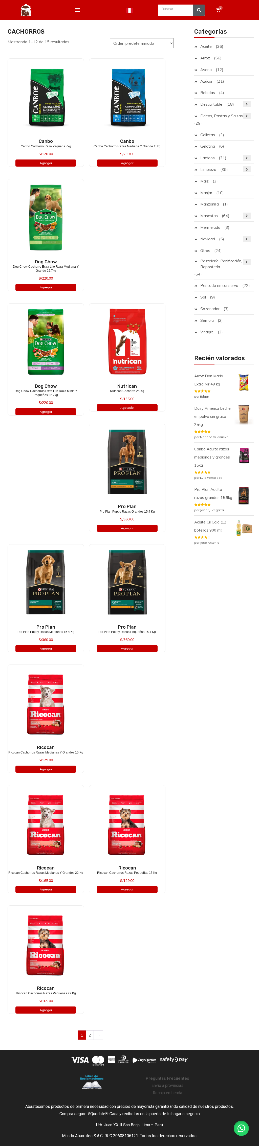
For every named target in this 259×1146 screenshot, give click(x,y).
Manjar (206, 192)
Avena (206, 69)
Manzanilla (209, 204)
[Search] (199, 10)
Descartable (211, 104)
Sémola (207, 320)
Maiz (204, 181)
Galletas (207, 134)
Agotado (127, 407)
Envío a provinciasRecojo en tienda (167, 1085)
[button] (241, 1128)
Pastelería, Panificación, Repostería (221, 264)
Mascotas (209, 215)
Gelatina (207, 146)
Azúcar (206, 81)
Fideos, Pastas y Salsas (221, 115)
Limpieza (208, 169)
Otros (205, 250)
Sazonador (210, 308)
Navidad (207, 239)
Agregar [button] (46, 163)
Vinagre (207, 332)
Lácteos (207, 157)
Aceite (206, 46)
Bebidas (207, 92)
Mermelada (210, 227)
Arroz (205, 58)
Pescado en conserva (219, 285)
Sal (203, 297)
